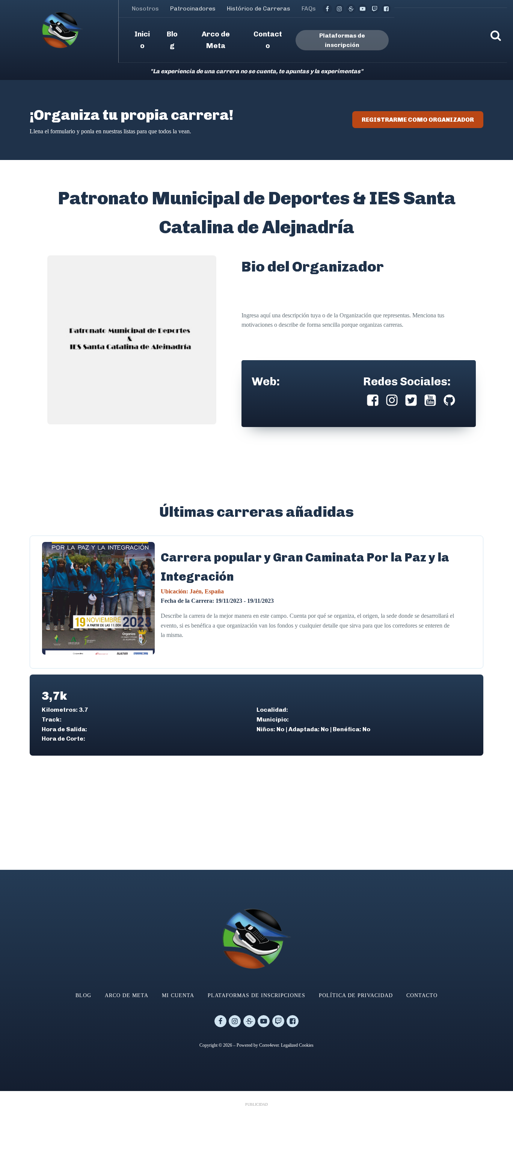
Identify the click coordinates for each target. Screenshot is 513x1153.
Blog (83, 995)
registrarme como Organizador (418, 119)
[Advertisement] (256, 1126)
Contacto (422, 995)
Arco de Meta (126, 995)
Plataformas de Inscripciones (256, 995)
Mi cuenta (178, 995)
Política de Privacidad (356, 995)
